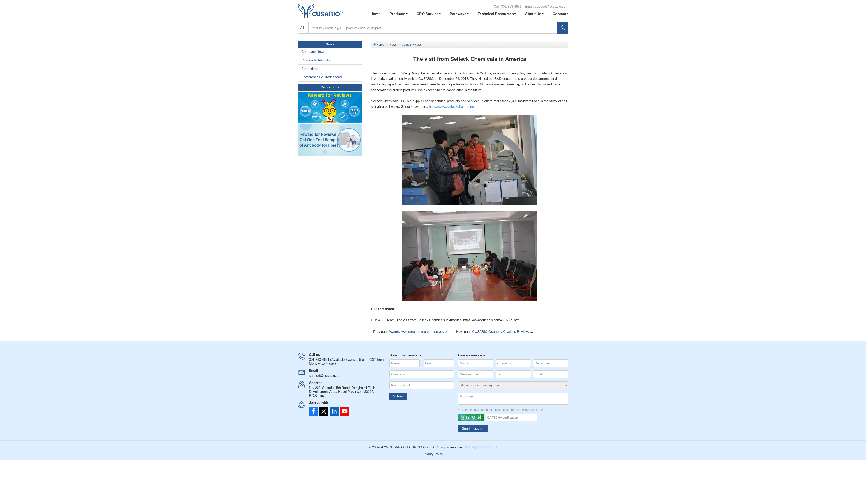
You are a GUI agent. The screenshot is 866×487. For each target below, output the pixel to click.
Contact (559, 14)
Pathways (458, 14)
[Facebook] (313, 411)
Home (375, 14)
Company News (411, 44)
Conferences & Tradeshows (321, 77)
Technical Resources (496, 14)
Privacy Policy (433, 454)
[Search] (562, 28)
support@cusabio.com (551, 6)
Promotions (309, 69)
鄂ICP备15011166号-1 (481, 447)
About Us (533, 14)
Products (397, 14)
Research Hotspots (315, 60)
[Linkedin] (331, 411)
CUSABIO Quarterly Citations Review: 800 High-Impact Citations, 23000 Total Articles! (535, 331)
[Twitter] (322, 411)
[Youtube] (340, 411)
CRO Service (427, 14)
